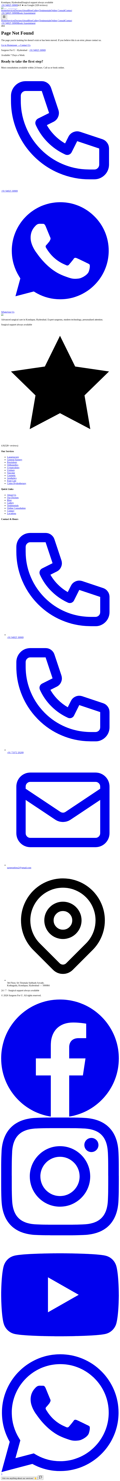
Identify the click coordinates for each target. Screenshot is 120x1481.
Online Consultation (16, 508)
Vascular (11, 473)
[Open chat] (40, 1477)
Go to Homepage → (10, 45)
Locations (11, 513)
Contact (68, 10)
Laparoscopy (13, 457)
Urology (11, 470)
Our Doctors (13, 497)
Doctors (18, 10)
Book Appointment (26, 13)
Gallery (35, 10)
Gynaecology (13, 467)
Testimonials (45, 10)
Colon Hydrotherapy (16, 483)
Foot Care (11, 481)
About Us (11, 495)
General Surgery (14, 459)
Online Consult (58, 10)
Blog (30, 10)
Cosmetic (11, 475)
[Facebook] (60, 1116)
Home (4, 10)
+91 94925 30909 (9, 5)
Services (11, 10)
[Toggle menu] (4, 17)
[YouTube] (60, 1353)
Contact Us (25, 45)
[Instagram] (60, 1234)
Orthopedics (12, 465)
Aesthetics (12, 478)
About (25, 10)
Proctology (12, 462)
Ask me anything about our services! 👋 (19, 1478)
